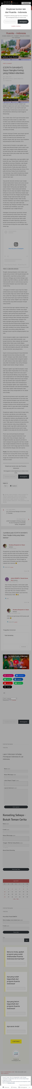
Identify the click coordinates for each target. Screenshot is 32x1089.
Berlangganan (23, 21)
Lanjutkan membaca (16, 26)
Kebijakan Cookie (11, 1082)
